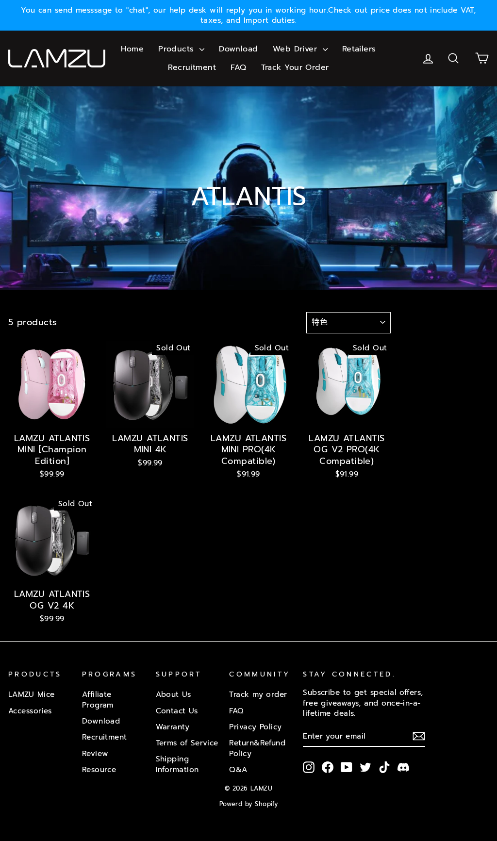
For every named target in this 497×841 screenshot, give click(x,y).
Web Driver (296, 49)
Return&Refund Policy (257, 748)
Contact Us (177, 710)
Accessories (30, 710)
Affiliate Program (98, 699)
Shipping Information (177, 764)
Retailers (359, 49)
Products (177, 49)
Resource (99, 769)
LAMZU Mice (31, 694)
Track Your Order (295, 67)
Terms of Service (187, 742)
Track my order (258, 694)
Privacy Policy (255, 726)
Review (95, 753)
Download (238, 49)
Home (132, 49)
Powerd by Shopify (248, 803)
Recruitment (192, 67)
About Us (173, 694)
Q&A (238, 769)
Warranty (173, 726)
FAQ (238, 67)
